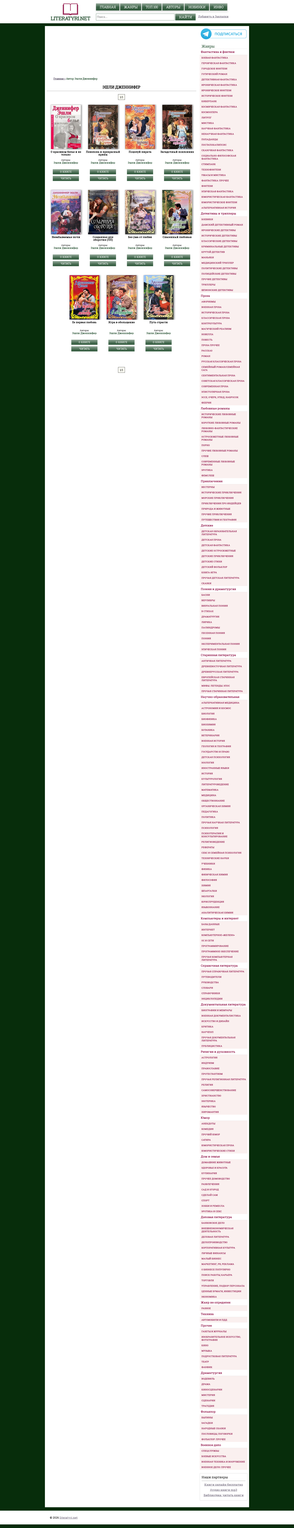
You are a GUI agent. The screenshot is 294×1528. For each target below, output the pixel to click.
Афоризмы (208, 301)
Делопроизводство (214, 1242)
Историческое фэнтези (217, 95)
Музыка (206, 1350)
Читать (66, 178)
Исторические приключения (221, 492)
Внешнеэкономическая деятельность (217, 1230)
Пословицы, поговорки (217, 1433)
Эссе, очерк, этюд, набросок (220, 397)
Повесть (207, 339)
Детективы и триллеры (218, 213)
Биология (208, 713)
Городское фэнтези (214, 68)
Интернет (208, 929)
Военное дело (211, 1445)
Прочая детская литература (220, 577)
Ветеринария (210, 735)
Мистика (207, 123)
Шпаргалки (209, 890)
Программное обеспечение (220, 951)
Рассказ (206, 350)
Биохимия (208, 724)
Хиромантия (210, 1111)
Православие (210, 1068)
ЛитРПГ (206, 117)
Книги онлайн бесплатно (223, 1484)
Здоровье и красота (214, 1167)
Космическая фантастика (219, 106)
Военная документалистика (221, 1015)
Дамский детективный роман (222, 224)
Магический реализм (216, 328)
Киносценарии (211, 1389)
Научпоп (207, 1032)
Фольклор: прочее (213, 1439)
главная (108, 7)
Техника (207, 1314)
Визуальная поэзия (214, 605)
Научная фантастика (216, 128)
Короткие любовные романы (220, 422)
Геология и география (216, 746)
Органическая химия (216, 806)
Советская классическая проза (222, 380)
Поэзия (206, 638)
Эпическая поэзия (213, 649)
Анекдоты (208, 1123)
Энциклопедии (212, 998)
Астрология (209, 1057)
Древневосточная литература (221, 666)
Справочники (210, 993)
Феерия (206, 402)
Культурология (211, 778)
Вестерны (208, 487)
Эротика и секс (211, 1211)
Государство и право (215, 751)
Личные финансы (213, 1253)
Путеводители (211, 976)
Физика (206, 869)
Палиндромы (210, 627)
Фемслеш (207, 475)
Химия (206, 885)
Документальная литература (223, 1004)
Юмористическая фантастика (222, 196)
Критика (207, 1026)
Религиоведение (213, 841)
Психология (209, 827)
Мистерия (208, 1395)
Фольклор (208, 1412)
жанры (130, 7)
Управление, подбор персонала (223, 1285)
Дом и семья (210, 1156)
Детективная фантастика (219, 79)
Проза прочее (210, 345)
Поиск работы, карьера (216, 1274)
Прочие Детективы (214, 279)
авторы (173, 7)
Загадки (207, 1422)
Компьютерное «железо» (218, 935)
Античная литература (216, 660)
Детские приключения (217, 556)
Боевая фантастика (214, 57)
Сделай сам (209, 1194)
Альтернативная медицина (220, 702)
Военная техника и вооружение (223, 1461)
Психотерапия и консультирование (214, 835)
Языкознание (210, 907)
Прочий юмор (210, 1134)
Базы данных (210, 924)
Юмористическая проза (217, 1145)
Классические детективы (219, 241)
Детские (207, 525)
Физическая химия (214, 874)
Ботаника (208, 729)
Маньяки (207, 257)
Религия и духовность (218, 1052)
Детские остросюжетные (218, 550)
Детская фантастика (215, 545)
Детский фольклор (214, 566)
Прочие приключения (216, 514)
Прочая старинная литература (222, 691)
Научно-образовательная (220, 697)
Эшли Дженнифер (66, 162)
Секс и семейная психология (221, 852)
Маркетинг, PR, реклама (217, 1264)
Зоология (207, 762)
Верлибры (208, 600)
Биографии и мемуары (216, 1010)
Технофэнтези (211, 169)
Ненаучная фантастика (217, 133)
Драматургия (210, 616)
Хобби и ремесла (212, 1205)
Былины (207, 1417)
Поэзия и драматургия (218, 589)
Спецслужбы (210, 1450)
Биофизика (209, 719)
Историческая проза (215, 312)
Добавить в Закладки (213, 16)
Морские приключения (217, 497)
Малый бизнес (211, 1258)
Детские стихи (211, 561)
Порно (205, 445)
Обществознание (213, 800)
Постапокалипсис (214, 144)
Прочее (206, 1325)
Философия (209, 879)
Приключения (212, 481)
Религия (207, 1084)
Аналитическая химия (217, 912)
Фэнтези (207, 185)
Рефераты (207, 847)
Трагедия (207, 1405)
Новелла (207, 334)
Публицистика (211, 1045)
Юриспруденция (212, 901)
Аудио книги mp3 (223, 1490)
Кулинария (209, 1173)
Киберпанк (209, 101)
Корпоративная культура (218, 1247)
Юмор (205, 1118)
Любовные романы (215, 408)
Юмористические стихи (218, 1150)
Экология (207, 896)
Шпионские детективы (217, 290)
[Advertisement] (121, 51)
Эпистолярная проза (215, 391)
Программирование (215, 945)
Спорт (205, 1200)
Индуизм (207, 1062)
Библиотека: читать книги (224, 1495)
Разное (206, 1308)
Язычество (208, 1106)
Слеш (204, 456)
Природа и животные (215, 508)
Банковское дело (213, 1222)
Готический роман (214, 74)
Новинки (196, 7)
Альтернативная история (218, 207)
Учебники (208, 863)
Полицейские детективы (218, 273)
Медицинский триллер (217, 262)
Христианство (211, 1095)
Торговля (207, 1280)
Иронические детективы (218, 230)
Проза (205, 296)
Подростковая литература (219, 1356)
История (207, 773)
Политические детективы (219, 268)
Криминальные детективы (220, 246)
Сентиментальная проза (218, 375)
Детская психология (215, 757)
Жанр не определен (216, 1302)
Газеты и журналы (213, 1331)
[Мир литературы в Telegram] (223, 39)
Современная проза (214, 386)
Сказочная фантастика (217, 150)
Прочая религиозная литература (223, 1079)
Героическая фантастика (218, 63)
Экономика (209, 1296)
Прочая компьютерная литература (217, 958)
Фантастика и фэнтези (218, 52)
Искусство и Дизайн (215, 1021)
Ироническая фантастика (219, 84)
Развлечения (210, 1184)
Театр (205, 1361)
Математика (209, 789)
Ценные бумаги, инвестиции (221, 1291)
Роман (205, 356)
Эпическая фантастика (217, 191)
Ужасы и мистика (213, 175)
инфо (219, 7)
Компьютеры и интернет (220, 918)
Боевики (207, 219)
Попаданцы (209, 139)
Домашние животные (216, 1162)
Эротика (207, 470)
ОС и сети (207, 940)
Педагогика (209, 811)
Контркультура (211, 323)
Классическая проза (215, 317)
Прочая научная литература (220, 822)
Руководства (210, 982)
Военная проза (211, 307)
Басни (205, 594)
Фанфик (206, 1367)
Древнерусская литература (220, 671)
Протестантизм (212, 1073)
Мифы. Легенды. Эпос (215, 685)
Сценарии (208, 1400)
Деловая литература (216, 1217)
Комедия (207, 1128)
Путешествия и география (218, 519)
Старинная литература (218, 655)
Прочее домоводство (215, 1178)
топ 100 (152, 7)
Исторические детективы (219, 235)
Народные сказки (213, 1428)
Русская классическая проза (221, 361)
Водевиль (208, 1378)
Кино (204, 1345)
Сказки (206, 583)
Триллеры (208, 284)
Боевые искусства (213, 1456)
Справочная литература (219, 966)
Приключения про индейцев (221, 503)
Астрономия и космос (216, 708)
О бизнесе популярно (215, 1269)
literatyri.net (69, 1517)
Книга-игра (209, 572)
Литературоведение (215, 784)
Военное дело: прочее (216, 1467)
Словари (207, 987)
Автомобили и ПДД (214, 1319)
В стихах (207, 611)
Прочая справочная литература (222, 971)
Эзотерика (208, 1101)
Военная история (213, 740)
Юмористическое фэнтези (219, 202)
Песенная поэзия (213, 632)
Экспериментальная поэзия (220, 643)
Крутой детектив (213, 251)
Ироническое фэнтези (216, 90)
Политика (208, 817)
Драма (205, 1384)
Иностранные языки (215, 768)
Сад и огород (210, 1189)
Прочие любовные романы (219, 450)
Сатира (206, 1139)
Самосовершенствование (218, 1090)
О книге (66, 171)
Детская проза (211, 539)
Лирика (206, 622)
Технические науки (215, 858)
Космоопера (209, 112)
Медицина (208, 795)
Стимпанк (208, 164)
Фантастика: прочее (215, 180)
